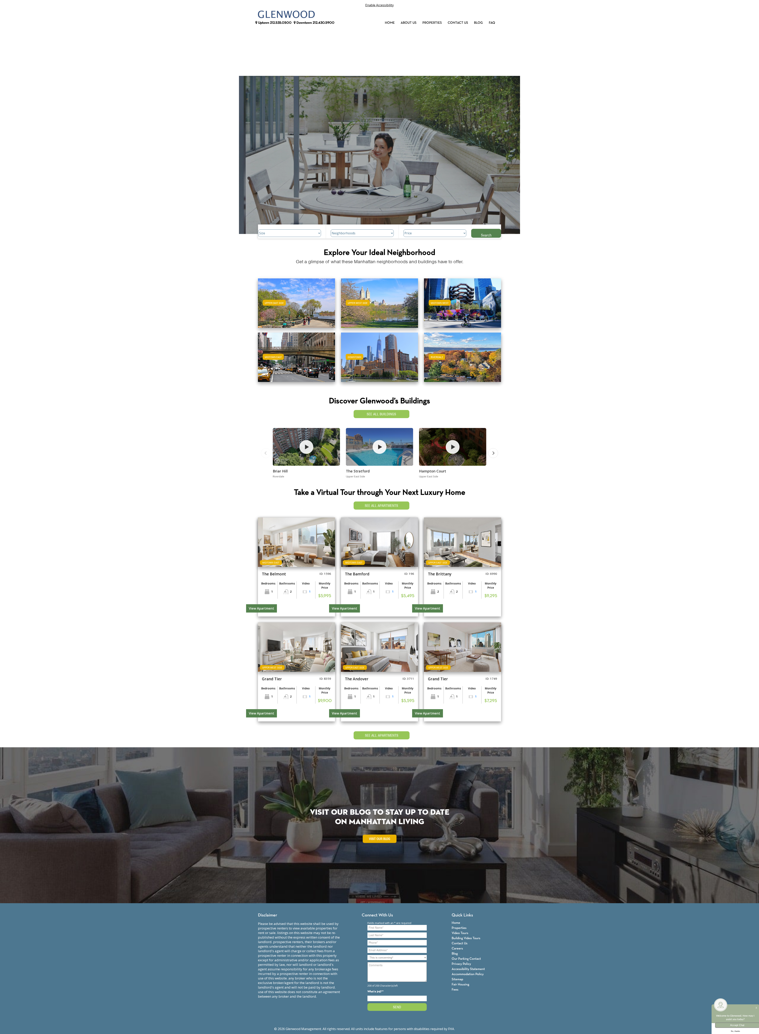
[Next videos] (493, 453)
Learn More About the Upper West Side (379, 301)
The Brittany (439, 574)
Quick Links (462, 915)
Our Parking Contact (466, 958)
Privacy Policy (461, 963)
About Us (408, 22)
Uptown (274, 22)
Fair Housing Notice (470, 1029)
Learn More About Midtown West (462, 301)
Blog (478, 22)
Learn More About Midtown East (296, 355)
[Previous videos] (266, 453)
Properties (432, 22)
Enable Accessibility (379, 5)
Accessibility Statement (468, 969)
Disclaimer (267, 915)
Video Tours (460, 933)
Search (486, 235)
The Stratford (358, 471)
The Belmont (274, 574)
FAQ (492, 22)
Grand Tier (272, 678)
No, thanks (735, 1031)
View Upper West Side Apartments (379, 306)
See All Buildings (381, 414)
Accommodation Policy (468, 974)
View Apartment (261, 608)
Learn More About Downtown (379, 355)
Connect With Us (377, 915)
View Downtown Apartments (379, 360)
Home (390, 22)
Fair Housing (460, 984)
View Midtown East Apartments (296, 360)
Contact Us (458, 22)
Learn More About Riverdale (462, 355)
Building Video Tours (466, 938)
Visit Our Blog (379, 839)
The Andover (356, 678)
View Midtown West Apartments (462, 306)
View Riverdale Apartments (462, 360)
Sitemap (457, 979)
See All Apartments (381, 505)
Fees (455, 989)
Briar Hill (280, 471)
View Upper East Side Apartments (296, 306)
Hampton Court (432, 471)
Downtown (315, 22)
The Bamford (357, 574)
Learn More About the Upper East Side (296, 301)
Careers (457, 948)
